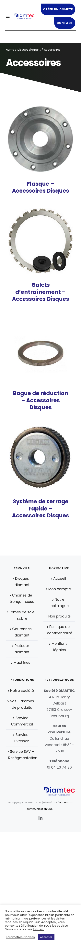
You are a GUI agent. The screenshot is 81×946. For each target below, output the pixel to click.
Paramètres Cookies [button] (20, 937)
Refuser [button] (38, 929)
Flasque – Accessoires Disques (40, 187)
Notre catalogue (60, 602)
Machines (22, 662)
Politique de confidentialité (59, 629)
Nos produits (59, 616)
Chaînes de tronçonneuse (22, 598)
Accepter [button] (46, 937)
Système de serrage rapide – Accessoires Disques (40, 509)
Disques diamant (22, 581)
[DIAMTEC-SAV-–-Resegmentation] (24, 14)
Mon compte (59, 588)
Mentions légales (59, 646)
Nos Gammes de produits (22, 704)
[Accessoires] (40, 139)
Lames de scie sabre (21, 615)
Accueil (59, 578)
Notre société (22, 690)
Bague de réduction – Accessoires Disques (40, 400)
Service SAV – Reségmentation (22, 754)
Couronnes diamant (22, 632)
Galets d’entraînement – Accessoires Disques (40, 292)
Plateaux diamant (22, 648)
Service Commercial (22, 721)
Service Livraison (21, 737)
